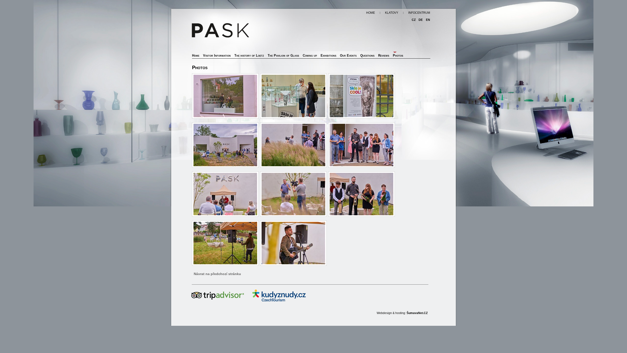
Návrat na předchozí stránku (217, 274)
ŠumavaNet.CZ (417, 313)
